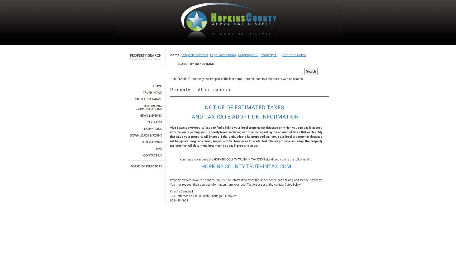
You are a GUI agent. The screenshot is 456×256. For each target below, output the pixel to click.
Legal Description (223, 55)
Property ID (269, 55)
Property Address (195, 55)
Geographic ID (248, 55)
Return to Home (294, 55)
